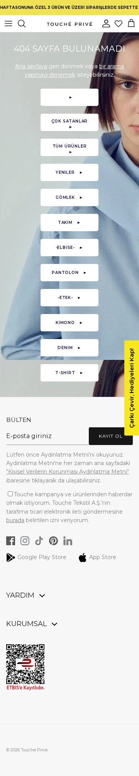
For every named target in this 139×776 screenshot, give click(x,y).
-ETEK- (69, 297)
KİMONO (69, 322)
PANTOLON (69, 272)
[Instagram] (24, 540)
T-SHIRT (69, 372)
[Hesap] (106, 23)
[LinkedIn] (67, 540)
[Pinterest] (53, 540)
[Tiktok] (39, 540)
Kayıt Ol (111, 436)
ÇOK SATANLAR (69, 124)
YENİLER (69, 172)
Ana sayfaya (31, 66)
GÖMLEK (69, 197)
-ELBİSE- (70, 247)
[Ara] (25, 23)
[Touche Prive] (69, 23)
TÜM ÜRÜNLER (70, 149)
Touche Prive (34, 749)
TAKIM (69, 222)
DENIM (69, 347)
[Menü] (8, 23)
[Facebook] (10, 540)
